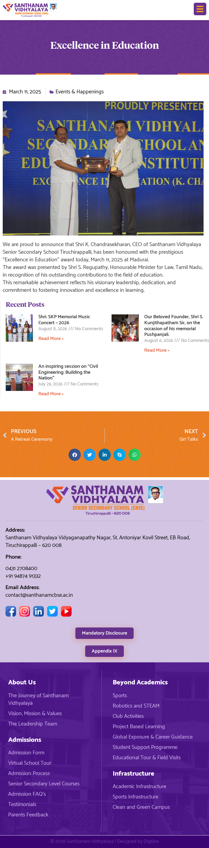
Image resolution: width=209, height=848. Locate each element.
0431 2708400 (21, 568)
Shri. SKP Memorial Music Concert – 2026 (64, 320)
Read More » (51, 339)
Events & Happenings (80, 92)
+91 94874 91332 (23, 576)
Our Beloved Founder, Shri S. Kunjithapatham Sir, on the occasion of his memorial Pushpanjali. (173, 326)
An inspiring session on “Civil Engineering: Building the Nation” (68, 372)
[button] (75, 455)
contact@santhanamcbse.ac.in (39, 595)
